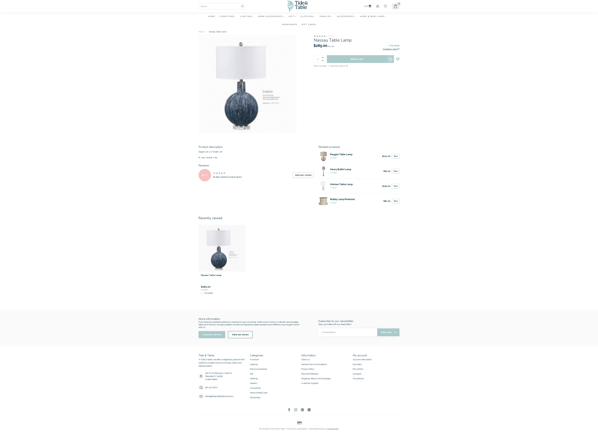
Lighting (246, 16)
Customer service (212, 334)
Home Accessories (270, 16)
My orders (357, 364)
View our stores (240, 334)
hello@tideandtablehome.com (219, 396)
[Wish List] (385, 6)
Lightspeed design (316, 429)
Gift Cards (309, 25)
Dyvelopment (333, 429)
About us (305, 359)
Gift (291, 16)
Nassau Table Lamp (217, 32)
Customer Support (309, 383)
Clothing (307, 16)
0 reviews (331, 36)
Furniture (227, 16)
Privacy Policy (307, 369)
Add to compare (320, 66)
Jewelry (325, 16)
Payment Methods (309, 374)
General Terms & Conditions (314, 364)
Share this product (338, 66)
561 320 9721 (211, 387)
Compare (208, 293)
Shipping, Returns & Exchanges (316, 378)
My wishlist (358, 369)
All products (358, 378)
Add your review (303, 175)
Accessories (345, 16)
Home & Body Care (372, 16)
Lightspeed (302, 429)
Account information (362, 359)
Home (211, 16)
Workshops (289, 25)
